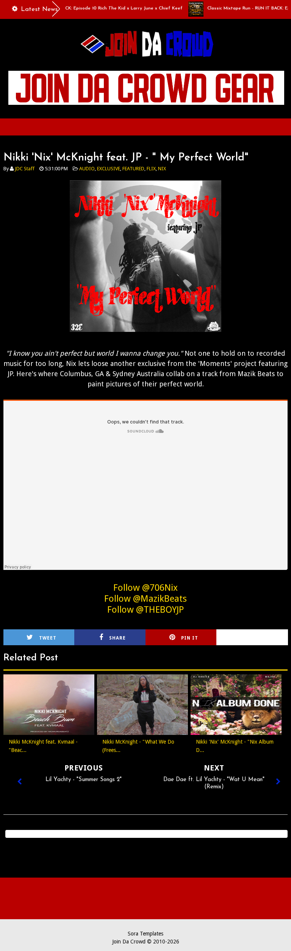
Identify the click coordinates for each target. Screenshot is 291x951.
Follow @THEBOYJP (145, 609)
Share (117, 638)
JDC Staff (24, 168)
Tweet (47, 638)
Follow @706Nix (145, 587)
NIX (162, 168)
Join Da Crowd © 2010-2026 (145, 942)
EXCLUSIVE (108, 168)
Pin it (189, 638)
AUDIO (87, 168)
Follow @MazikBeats (145, 598)
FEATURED (133, 168)
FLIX (151, 168)
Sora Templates (145, 934)
